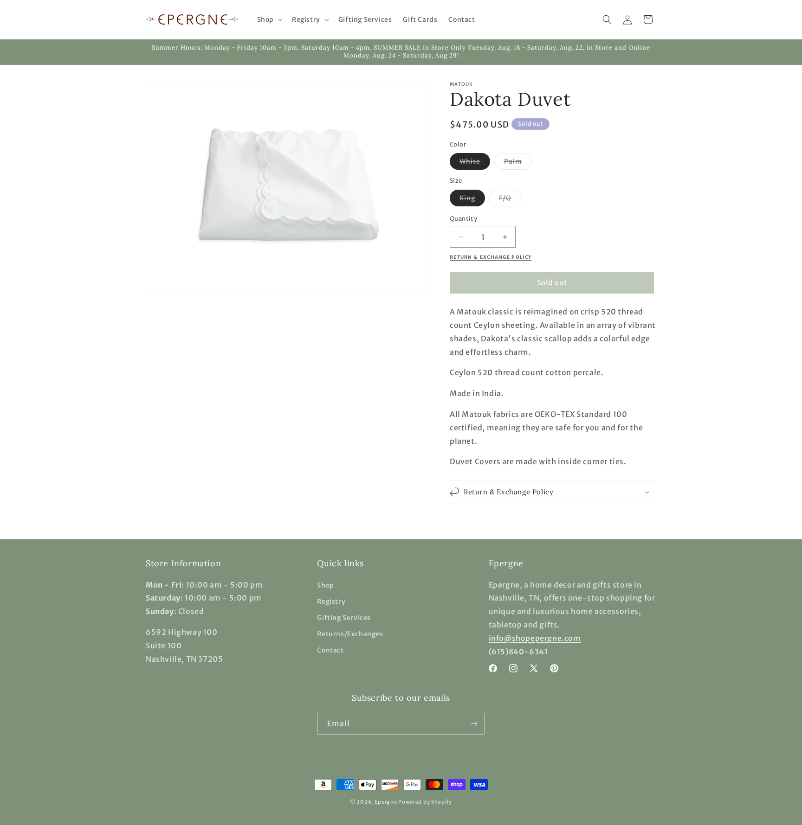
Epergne (386, 802)
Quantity (463, 219)
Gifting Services (344, 618)
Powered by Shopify (425, 802)
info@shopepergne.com (535, 638)
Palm (518, 163)
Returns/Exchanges (350, 634)
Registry (331, 601)
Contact (330, 650)
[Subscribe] (474, 724)
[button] (269, 19)
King (472, 199)
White (474, 163)
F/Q (510, 199)
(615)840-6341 (518, 651)
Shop (325, 585)
